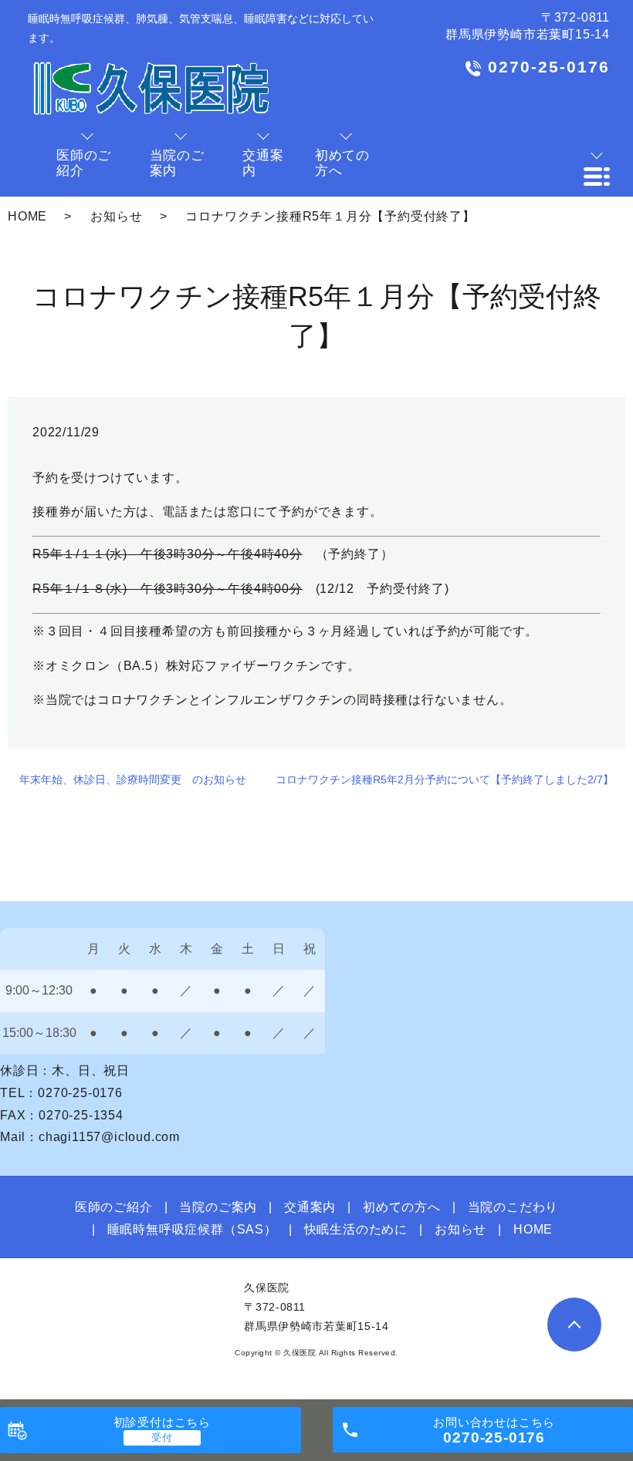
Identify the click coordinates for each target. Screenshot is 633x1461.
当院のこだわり (513, 1207)
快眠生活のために (356, 1229)
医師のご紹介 (114, 1207)
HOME (27, 216)
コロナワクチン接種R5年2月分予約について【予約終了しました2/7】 (445, 779)
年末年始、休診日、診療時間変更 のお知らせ (132, 779)
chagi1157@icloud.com (109, 1136)
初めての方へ (402, 1207)
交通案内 (310, 1207)
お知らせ (116, 216)
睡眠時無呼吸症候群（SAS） (192, 1229)
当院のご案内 (218, 1207)
